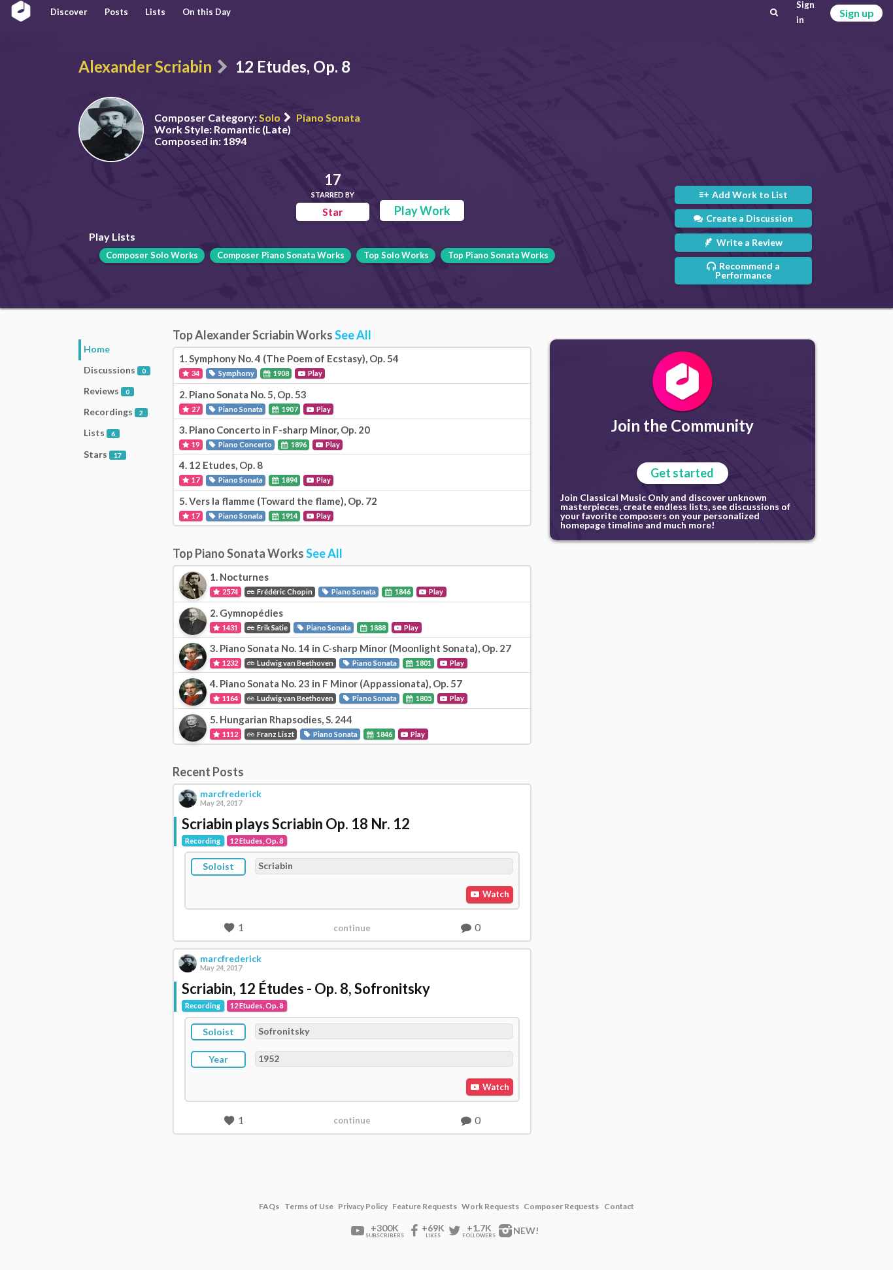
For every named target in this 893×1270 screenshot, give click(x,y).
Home (97, 348)
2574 (229, 591)
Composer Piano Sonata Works (281, 255)
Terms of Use (308, 1206)
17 (194, 479)
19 (194, 444)
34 (194, 373)
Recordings (113, 411)
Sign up (856, 13)
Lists (155, 12)
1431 (229, 627)
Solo (269, 117)
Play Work (422, 210)
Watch (494, 894)
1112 (229, 734)
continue (352, 928)
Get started (682, 473)
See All (353, 335)
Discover (69, 12)
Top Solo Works (396, 255)
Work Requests (490, 1206)
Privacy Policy (363, 1206)
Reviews (106, 390)
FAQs (269, 1206)
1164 (229, 698)
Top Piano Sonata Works (498, 255)
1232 (229, 663)
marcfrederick (230, 793)
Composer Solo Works (152, 255)
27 (194, 409)
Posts (116, 12)
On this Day (206, 12)
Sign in (805, 12)
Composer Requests (561, 1206)
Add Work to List (749, 194)
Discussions (115, 369)
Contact (619, 1206)
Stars (103, 454)
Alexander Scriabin (145, 66)
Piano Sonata (328, 117)
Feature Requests (424, 1206)
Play (314, 373)
